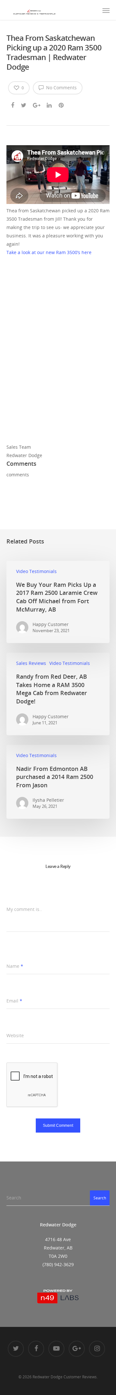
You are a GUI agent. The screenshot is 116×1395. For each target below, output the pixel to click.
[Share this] (13, 104)
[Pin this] (62, 104)
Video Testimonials (36, 571)
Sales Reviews (31, 663)
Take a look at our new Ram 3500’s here (49, 252)
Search (99, 1198)
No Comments (61, 87)
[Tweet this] (24, 104)
